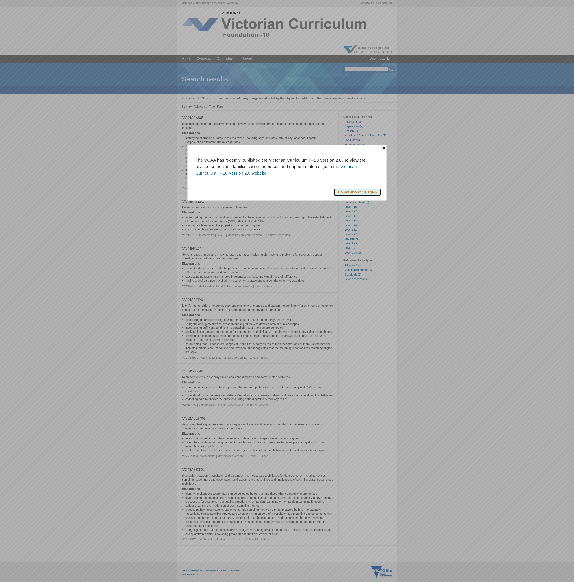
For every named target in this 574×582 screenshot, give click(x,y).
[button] (383, 148)
